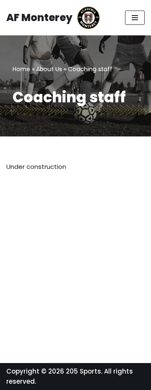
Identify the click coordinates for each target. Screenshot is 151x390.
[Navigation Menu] (135, 18)
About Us (49, 69)
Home (21, 69)
